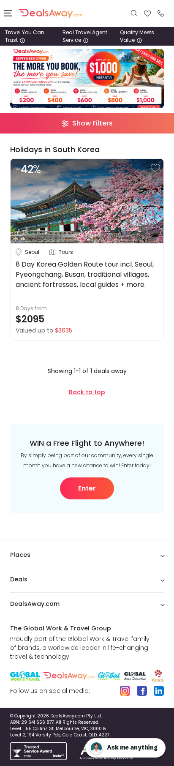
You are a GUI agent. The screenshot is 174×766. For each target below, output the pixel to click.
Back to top (87, 392)
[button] (155, 168)
